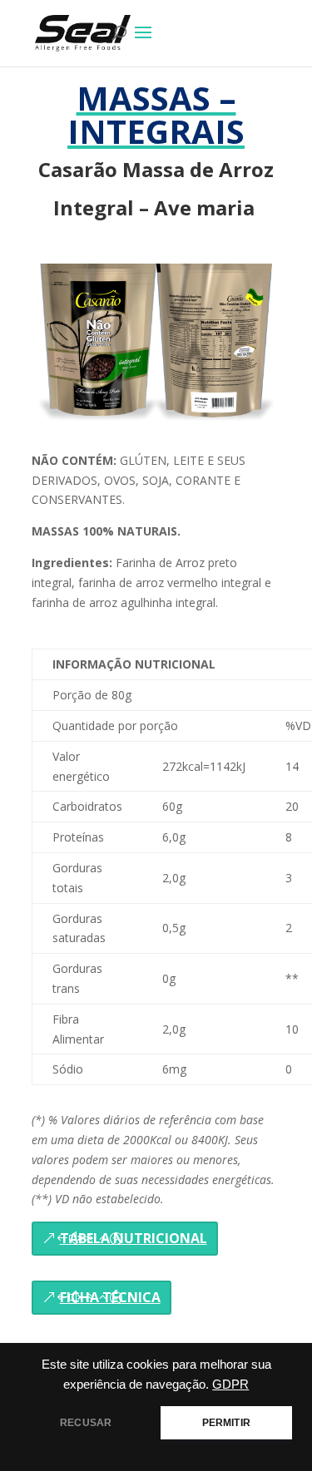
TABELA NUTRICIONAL (133, 1238)
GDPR (230, 1384)
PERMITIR (226, 1423)
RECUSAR (85, 1423)
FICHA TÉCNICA (110, 1297)
